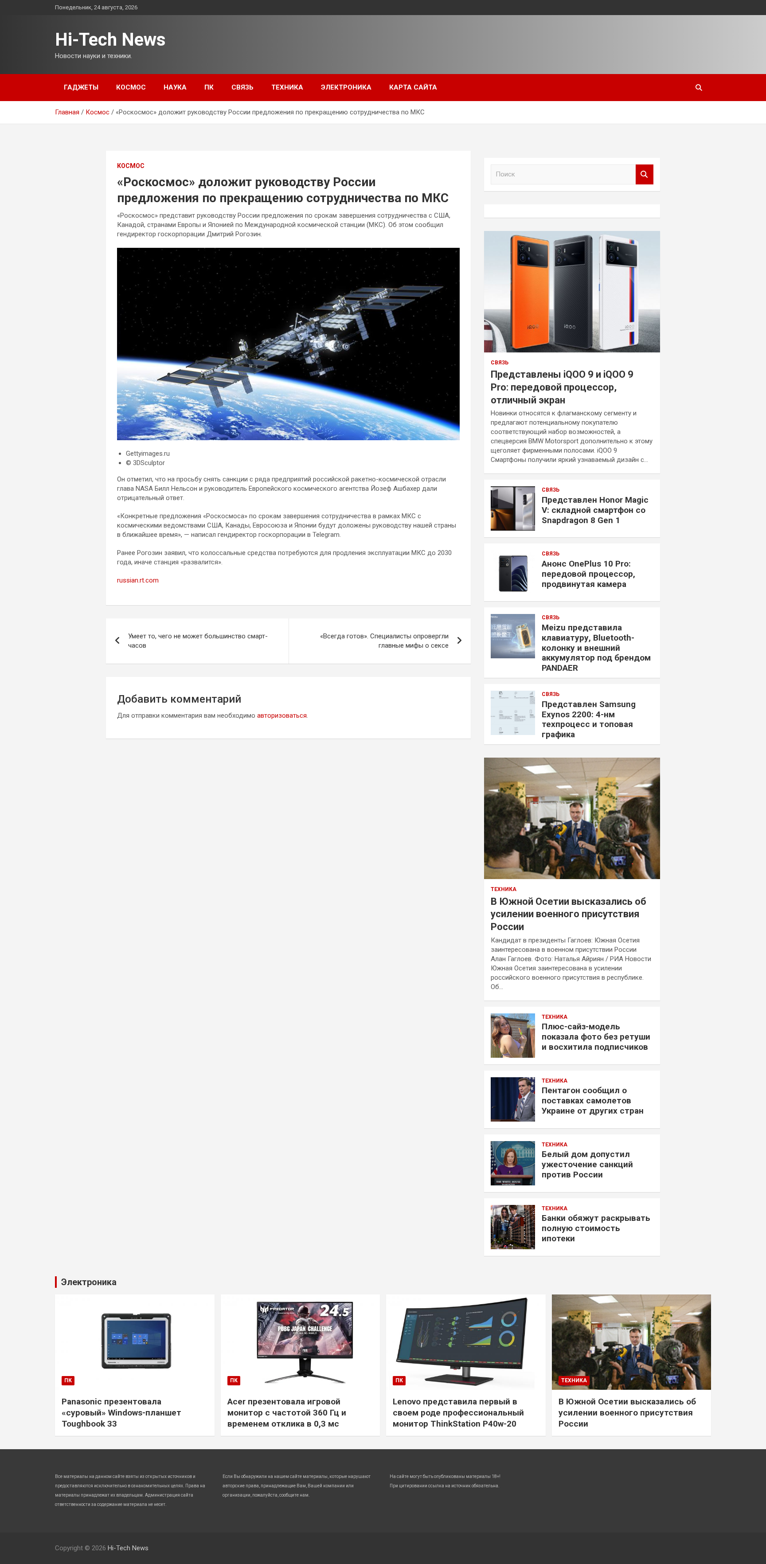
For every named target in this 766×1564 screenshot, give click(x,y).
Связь (242, 87)
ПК (209, 87)
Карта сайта (413, 87)
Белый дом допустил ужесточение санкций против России (587, 1164)
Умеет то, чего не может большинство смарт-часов (198, 640)
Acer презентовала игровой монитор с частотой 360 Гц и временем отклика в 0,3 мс (286, 1412)
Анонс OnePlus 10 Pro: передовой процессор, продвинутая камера (588, 574)
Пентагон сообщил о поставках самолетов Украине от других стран (593, 1100)
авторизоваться (282, 715)
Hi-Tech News (110, 39)
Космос (131, 87)
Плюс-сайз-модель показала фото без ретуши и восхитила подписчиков (596, 1036)
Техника (287, 87)
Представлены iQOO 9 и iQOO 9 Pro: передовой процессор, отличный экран (562, 387)
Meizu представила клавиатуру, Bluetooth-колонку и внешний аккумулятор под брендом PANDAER (596, 647)
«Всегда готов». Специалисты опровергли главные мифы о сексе (384, 640)
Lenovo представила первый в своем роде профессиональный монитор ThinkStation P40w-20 (458, 1412)
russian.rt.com (138, 580)
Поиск (644, 174)
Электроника (346, 87)
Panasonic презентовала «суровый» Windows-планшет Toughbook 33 (121, 1412)
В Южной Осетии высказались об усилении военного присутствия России (568, 914)
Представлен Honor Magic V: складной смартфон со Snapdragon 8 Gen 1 (595, 510)
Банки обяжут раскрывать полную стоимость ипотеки (596, 1228)
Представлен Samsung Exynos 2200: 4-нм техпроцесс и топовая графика (589, 719)
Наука (175, 87)
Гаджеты (81, 87)
